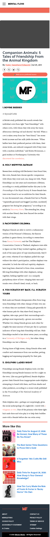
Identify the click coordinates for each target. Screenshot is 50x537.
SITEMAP (33, 525)
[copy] (18, 70)
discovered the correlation (13, 158)
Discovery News (17, 209)
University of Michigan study (18, 338)
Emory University (14, 241)
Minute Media (20, 534)
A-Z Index (5, 528)
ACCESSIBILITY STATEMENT (12, 525)
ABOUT (4, 514)
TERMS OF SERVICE (37, 521)
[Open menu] (4, 3)
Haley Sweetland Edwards (18, 64)
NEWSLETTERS (7, 517)
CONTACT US (34, 514)
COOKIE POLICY (8, 521)
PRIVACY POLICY (36, 517)
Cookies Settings (36, 528)
